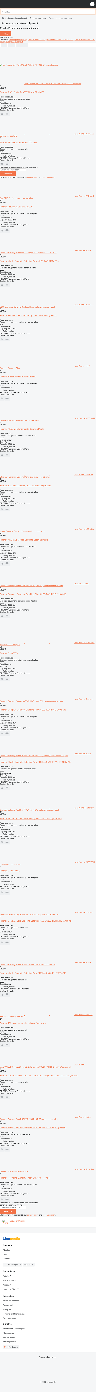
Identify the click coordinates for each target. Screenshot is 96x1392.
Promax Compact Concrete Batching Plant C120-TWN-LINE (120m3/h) (33, 594)
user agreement (48, 177)
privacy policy (32, 177)
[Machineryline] (2, 18)
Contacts (6, 1259)
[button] (92, 4)
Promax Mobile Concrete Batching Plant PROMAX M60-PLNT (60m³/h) (33, 973)
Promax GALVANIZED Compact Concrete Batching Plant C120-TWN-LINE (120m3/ (39, 1075)
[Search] (92, 11)
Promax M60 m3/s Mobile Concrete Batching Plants (24, 540)
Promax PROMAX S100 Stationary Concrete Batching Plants (28, 315)
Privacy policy (8, 1305)
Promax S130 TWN (9, 653)
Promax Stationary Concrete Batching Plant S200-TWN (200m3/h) (31, 818)
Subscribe (8, 174)
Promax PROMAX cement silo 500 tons (18, 142)
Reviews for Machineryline (14, 1314)
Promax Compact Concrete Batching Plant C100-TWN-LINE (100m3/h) (33, 710)
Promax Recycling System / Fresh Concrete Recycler (25, 1178)
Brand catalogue (9, 1318)
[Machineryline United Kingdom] (17, 4)
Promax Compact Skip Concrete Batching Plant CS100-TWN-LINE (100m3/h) (36, 921)
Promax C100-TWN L (10, 871)
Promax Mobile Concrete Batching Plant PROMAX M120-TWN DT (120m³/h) (35, 762)
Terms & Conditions (11, 1301)
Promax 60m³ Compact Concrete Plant (18, 377)
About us (6, 1250)
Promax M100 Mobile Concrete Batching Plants (22, 429)
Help (5, 1254)
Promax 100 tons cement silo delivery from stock (23, 1023)
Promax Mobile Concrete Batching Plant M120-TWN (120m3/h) (29, 261)
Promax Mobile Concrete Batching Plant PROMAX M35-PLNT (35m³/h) (33, 1128)
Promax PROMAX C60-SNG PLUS (16, 207)
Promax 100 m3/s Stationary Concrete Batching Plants (25, 485)
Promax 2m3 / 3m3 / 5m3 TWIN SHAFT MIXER (22, 92)
